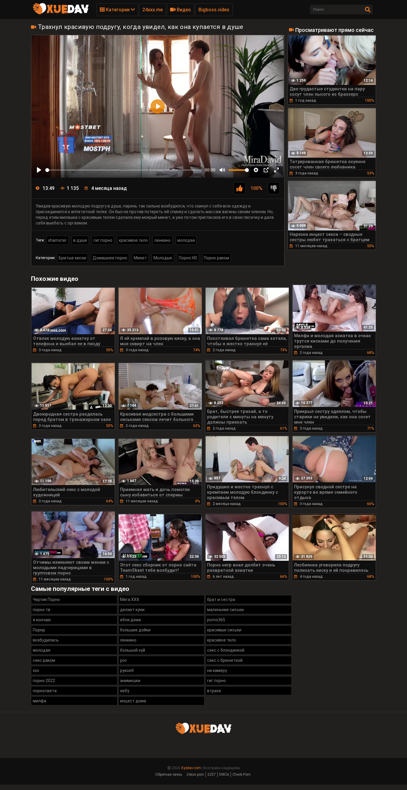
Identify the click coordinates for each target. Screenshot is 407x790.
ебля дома (130, 619)
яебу (124, 690)
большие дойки (135, 630)
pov (123, 660)
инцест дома (133, 700)
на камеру (217, 670)
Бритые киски (72, 257)
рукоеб (127, 670)
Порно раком (216, 257)
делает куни (132, 609)
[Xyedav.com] (61, 13)
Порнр (39, 630)
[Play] (39, 170)
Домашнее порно (110, 257)
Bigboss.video (213, 10)
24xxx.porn (195, 774)
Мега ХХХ (129, 599)
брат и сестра (221, 599)
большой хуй (132, 650)
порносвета (45, 690)
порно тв (41, 609)
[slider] (123, 170)
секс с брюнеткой (225, 660)
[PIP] (266, 170)
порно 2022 (44, 680)
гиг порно (103, 240)
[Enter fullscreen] (276, 170)
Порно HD (188, 257)
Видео (183, 10)
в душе (80, 240)
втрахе (214, 690)
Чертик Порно (46, 599)
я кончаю (42, 619)
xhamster (57, 240)
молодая (186, 240)
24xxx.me (152, 10)
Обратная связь (168, 774)
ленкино (162, 240)
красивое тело (133, 240)
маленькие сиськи (225, 609)
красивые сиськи (224, 630)
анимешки (130, 680)
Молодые (162, 257)
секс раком (44, 660)
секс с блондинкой (225, 650)
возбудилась (46, 640)
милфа (39, 700)
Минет (140, 257)
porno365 (216, 619)
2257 (211, 774)
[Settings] (256, 170)
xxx (36, 670)
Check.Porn (241, 774)
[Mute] (222, 170)
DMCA (224, 774)
